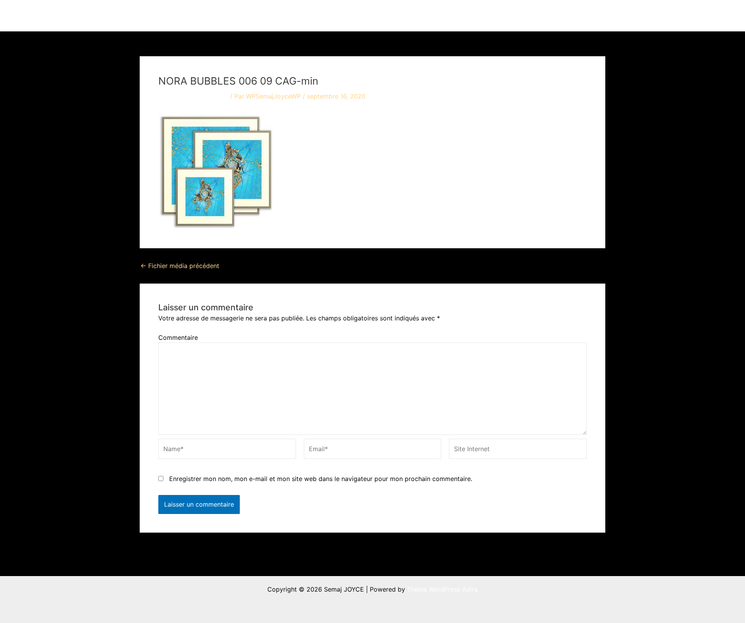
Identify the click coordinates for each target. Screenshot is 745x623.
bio (504, 15)
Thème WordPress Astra (442, 589)
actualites (466, 15)
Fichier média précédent (179, 266)
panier (582, 15)
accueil (387, 15)
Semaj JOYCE (183, 15)
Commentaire (178, 337)
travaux (421, 15)
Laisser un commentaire (193, 96)
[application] (436, 15)
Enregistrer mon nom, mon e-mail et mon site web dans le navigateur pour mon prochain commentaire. (320, 479)
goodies (541, 15)
